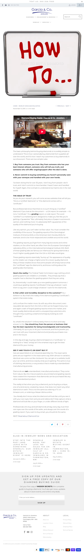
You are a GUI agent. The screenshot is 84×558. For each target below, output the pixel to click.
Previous (60, 106)
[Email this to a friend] (68, 424)
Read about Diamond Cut (28, 416)
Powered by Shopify (31, 544)
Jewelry (36, 22)
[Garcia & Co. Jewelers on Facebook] (2, 5)
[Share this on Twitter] (52, 424)
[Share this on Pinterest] (63, 424)
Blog (44, 526)
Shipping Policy (67, 526)
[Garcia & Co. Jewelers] (42, 11)
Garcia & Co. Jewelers (14, 544)
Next (67, 106)
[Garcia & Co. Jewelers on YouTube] (5, 5)
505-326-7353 (15, 5)
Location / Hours (48, 523)
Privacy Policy (67, 519)
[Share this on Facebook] (57, 424)
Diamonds (30, 17)
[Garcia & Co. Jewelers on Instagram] (9, 5)
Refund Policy (67, 523)
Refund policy (47, 537)
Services (46, 22)
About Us (46, 519)
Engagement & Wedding (46, 17)
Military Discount (48, 530)
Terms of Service (48, 533)
